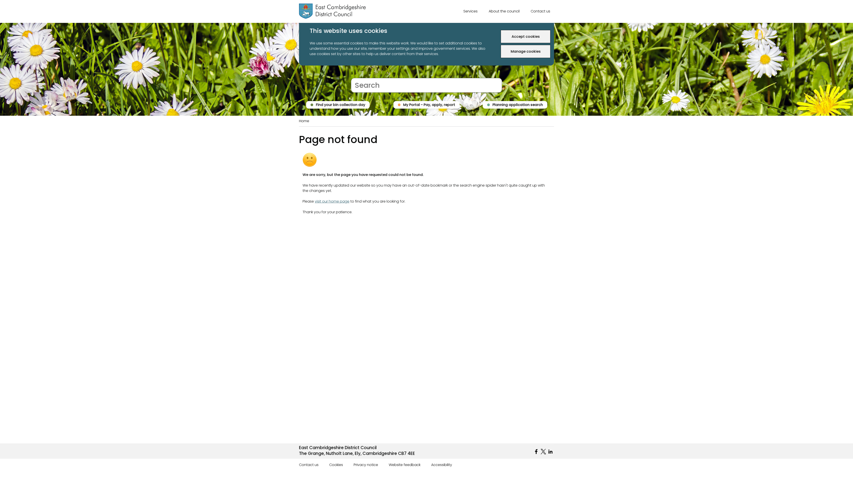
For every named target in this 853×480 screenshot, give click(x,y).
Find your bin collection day (340, 104)
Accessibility (441, 464)
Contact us (540, 11)
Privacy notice (366, 464)
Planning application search (517, 104)
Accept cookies (526, 36)
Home (304, 120)
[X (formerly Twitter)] (543, 451)
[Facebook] (536, 451)
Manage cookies (526, 51)
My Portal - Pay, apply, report (429, 104)
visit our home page (332, 201)
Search (357, 75)
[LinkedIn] (550, 451)
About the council (504, 11)
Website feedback (405, 464)
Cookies (336, 464)
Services (470, 11)
